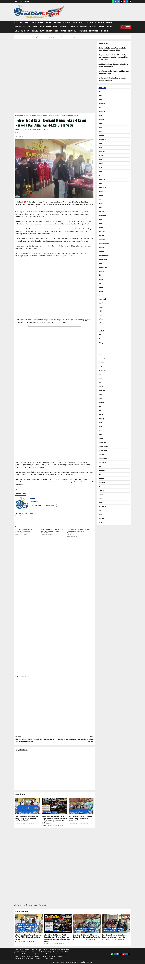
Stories (100, 435)
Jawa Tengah (67, 23)
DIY (99, 175)
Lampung (101, 287)
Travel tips (101, 490)
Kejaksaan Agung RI (104, 255)
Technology (102, 470)
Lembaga (40, 23)
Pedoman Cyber (94, 31)
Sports (100, 431)
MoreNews (79, 962)
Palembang (101, 347)
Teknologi (18, 27)
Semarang (101, 419)
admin (19, 129)
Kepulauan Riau (103, 267)
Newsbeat (101, 331)
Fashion (101, 195)
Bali (29, 27)
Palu (100, 351)
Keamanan (33, 806)
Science (101, 415)
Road (100, 411)
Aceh (100, 92)
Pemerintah (57, 23)
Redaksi (63, 31)
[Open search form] (118, 26)
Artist (100, 100)
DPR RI (55, 27)
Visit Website (36, 505)
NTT (28, 31)
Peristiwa (49, 31)
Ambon (100, 96)
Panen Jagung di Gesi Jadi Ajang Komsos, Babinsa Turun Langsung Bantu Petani (114, 936)
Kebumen (101, 27)
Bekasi (100, 131)
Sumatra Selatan (103, 458)
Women (100, 514)
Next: (75, 739)
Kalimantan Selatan (104, 243)
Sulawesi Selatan (103, 447)
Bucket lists (102, 151)
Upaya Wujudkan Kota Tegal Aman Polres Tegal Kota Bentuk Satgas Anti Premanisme (78, 531)
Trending (101, 494)
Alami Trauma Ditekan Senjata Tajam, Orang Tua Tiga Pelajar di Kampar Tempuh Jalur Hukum (26, 818)
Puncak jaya (102, 391)
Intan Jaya (101, 211)
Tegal (75, 115)
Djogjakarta (102, 179)
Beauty (100, 127)
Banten (35, 27)
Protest (101, 387)
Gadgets (101, 203)
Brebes (42, 27)
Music (23, 31)
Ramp (100, 395)
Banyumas (101, 119)
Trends (100, 498)
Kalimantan (92, 27)
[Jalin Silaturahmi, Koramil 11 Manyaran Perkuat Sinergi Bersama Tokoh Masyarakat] (81, 806)
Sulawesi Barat (102, 442)
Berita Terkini (18, 23)
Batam (100, 124)
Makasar (101, 307)
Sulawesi (101, 23)
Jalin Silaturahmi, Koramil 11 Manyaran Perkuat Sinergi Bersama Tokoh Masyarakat (80, 818)
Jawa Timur (83, 27)
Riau (27, 812)
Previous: (34, 739)
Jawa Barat (74, 27)
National (101, 323)
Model (17, 31)
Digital (100, 171)
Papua (42, 31)
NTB (100, 335)
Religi (56, 31)
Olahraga (35, 31)
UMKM (100, 502)
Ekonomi (101, 191)
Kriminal (109, 27)
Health (100, 207)
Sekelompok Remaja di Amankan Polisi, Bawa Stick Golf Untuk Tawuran (52, 530)
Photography (102, 371)
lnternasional (102, 299)
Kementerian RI (91, 23)
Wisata (100, 510)
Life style (101, 295)
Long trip (101, 303)
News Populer (20, 810)
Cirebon (101, 163)
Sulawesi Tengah (103, 451)
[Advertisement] (54, 67)
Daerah (27, 23)
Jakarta (81, 23)
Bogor (100, 143)
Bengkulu (101, 135)
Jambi (100, 223)
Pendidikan (29, 810)
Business (101, 155)
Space (100, 427)
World (100, 522)
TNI (24, 27)
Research (101, 403)
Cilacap (100, 159)
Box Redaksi (104, 31)
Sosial (34, 23)
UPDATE (128, 27)
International (64, 27)
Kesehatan (101, 271)
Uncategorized (102, 506)
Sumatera (109, 23)
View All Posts (50, 505)
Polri (75, 23)
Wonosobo (101, 518)
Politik (63, 115)
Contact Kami (72, 31)
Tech (100, 466)
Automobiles (102, 104)
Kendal (100, 263)
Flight (100, 199)
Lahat (100, 283)
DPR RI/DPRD (102, 187)
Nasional (48, 23)
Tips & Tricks (102, 482)
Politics (101, 375)
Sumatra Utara (102, 462)
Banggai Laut (102, 112)
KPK (100, 275)
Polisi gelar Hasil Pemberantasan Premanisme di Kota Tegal (24, 530)
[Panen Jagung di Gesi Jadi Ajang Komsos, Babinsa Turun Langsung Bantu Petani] (116, 923)
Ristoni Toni (46, 825)
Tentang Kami (83, 31)
